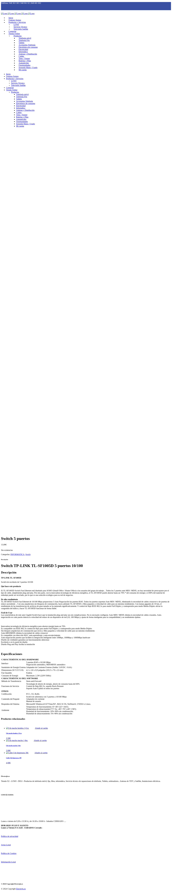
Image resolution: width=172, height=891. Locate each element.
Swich (27, 554)
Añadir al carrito (41, 728)
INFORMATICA (17, 554)
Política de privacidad (9, 836)
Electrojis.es (21, 889)
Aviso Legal (6, 845)
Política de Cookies (8, 853)
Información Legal (8, 862)
